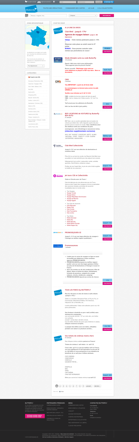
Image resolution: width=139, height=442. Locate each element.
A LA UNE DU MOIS (72, 27)
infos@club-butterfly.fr (45, 2)
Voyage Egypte (71, 200)
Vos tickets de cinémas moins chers (79, 336)
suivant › (89, 386)
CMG (67, 79)
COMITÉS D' (71, 417)
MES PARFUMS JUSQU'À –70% (55, 412)
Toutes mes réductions (52, 8)
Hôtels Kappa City (72, 225)
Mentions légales (69, 437)
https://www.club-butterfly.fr (67, 434)
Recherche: (26, 15)
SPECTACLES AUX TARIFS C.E (55, 415)
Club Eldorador (71, 205)
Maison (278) (31, 106)
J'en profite (107, 51)
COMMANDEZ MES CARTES (75, 405)
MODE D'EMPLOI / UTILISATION (76, 408)
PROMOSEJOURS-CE (73, 232)
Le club (91, 8)
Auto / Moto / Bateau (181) (35, 86)
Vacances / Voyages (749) (35, 84)
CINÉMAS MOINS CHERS (53, 405)
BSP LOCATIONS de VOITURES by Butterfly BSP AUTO (82, 114)
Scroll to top (110, 434)
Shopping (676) (32, 95)
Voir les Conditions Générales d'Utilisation (53, 437)
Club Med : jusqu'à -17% (75, 31)
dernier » (97, 386)
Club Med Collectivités (74, 145)
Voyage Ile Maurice (72, 198)
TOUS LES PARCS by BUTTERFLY (78, 290)
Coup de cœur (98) (35, 77)
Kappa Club (70, 207)
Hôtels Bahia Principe (73, 223)
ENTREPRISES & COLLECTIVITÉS (77, 419)
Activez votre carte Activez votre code (34, 416)
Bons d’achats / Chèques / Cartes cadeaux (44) (36, 120)
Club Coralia (70, 209)
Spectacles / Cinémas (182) (35, 103)
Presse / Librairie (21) (33, 117)
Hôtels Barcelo (71, 222)
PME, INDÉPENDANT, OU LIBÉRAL (77, 422)
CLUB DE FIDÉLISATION (74, 425)
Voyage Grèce (71, 195)
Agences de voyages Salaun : (81, 35)
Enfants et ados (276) (33, 111)
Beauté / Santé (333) (33, 97)
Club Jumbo (70, 213)
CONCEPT (71, 411)
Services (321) (32, 109)
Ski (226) (30, 89)
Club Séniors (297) (33, 124)
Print (62, 391)
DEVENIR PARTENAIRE (74, 414)
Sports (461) (31, 92)
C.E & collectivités (105, 8)
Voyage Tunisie (71, 193)
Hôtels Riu (70, 220)
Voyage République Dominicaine (76, 197)
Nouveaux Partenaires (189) (35, 81)
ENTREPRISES (79, 417)
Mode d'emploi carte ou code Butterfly (80, 58)
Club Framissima (72, 211)
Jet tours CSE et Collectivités (76, 175)
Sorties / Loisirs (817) (33, 100)
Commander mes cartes (75, 8)
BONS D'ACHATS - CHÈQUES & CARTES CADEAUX (55, 408)
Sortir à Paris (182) (33, 127)
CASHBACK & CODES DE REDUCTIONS (53, 419)
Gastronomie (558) (33, 114)
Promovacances (71, 245)
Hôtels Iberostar (71, 218)
